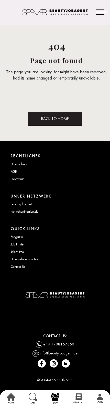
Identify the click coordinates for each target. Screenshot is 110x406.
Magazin (17, 237)
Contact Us (18, 267)
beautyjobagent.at (23, 204)
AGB (14, 172)
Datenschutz (19, 164)
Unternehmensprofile (24, 259)
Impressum (17, 179)
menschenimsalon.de (24, 212)
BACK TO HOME (55, 118)
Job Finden (18, 244)
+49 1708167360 (58, 344)
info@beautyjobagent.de (59, 353)
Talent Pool (18, 252)
